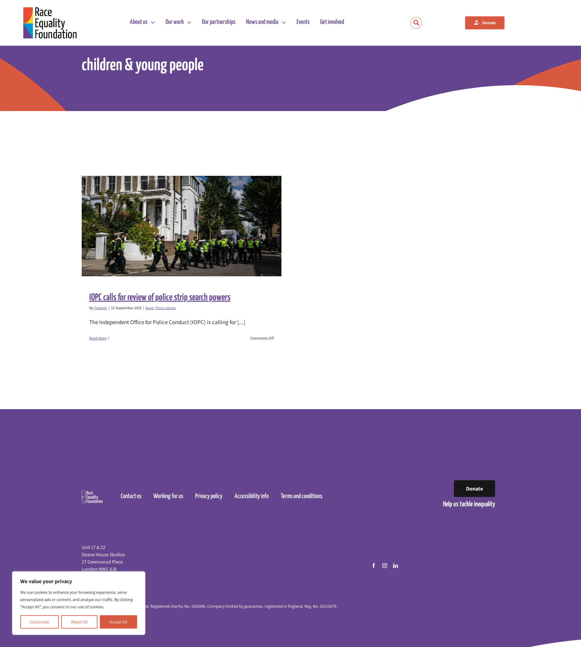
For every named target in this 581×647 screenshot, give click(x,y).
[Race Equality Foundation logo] (50, 22)
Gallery (187, 225)
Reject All (79, 622)
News (149, 307)
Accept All (118, 622)
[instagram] (384, 565)
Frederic (100, 307)
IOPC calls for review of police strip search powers (176, 225)
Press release (166, 307)
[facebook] (373, 565)
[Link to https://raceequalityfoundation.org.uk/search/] (416, 23)
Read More (97, 338)
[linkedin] (395, 565)
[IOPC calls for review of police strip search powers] (181, 226)
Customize (39, 622)
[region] (78, 603)
